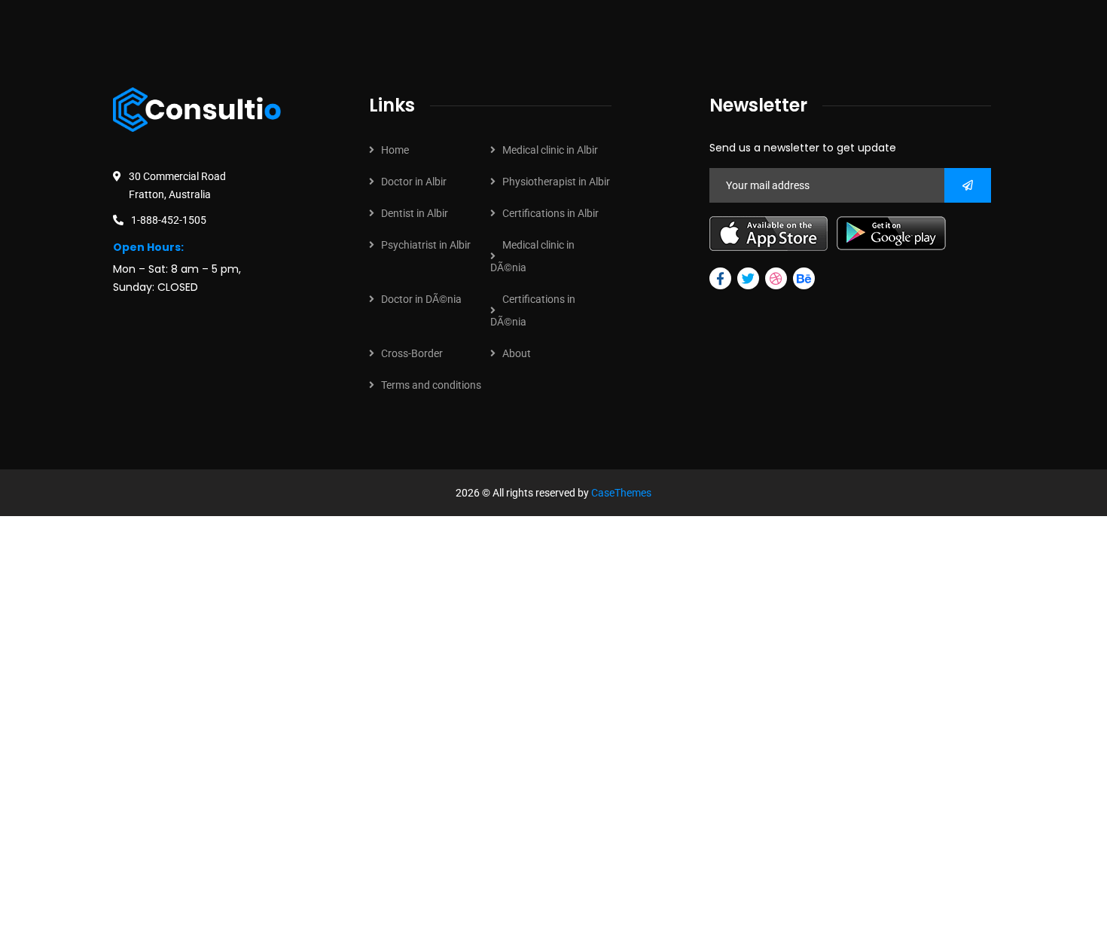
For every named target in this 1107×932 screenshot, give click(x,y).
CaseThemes (621, 493)
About (516, 353)
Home (395, 150)
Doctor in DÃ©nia (421, 299)
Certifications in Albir (550, 213)
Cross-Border (412, 353)
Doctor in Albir (414, 182)
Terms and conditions (431, 385)
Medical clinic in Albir (550, 150)
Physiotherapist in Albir (556, 182)
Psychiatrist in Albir (426, 245)
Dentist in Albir (414, 213)
